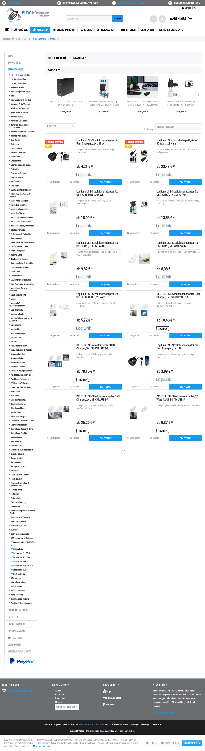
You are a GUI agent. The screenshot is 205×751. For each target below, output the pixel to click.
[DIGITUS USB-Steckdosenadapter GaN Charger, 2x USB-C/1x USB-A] (58, 412)
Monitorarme (15, 325)
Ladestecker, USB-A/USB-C (22, 565)
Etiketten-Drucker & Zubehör (21, 165)
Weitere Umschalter (17, 590)
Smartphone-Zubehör (18, 433)
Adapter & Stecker (17, 87)
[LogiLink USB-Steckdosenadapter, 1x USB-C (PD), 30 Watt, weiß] (138, 258)
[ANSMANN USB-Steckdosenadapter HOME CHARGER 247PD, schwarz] (104, 87)
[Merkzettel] (153, 19)
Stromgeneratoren (17, 466)
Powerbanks (15, 391)
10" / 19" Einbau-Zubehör (20, 75)
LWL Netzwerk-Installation (20, 279)
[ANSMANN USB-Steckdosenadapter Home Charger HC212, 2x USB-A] (181, 87)
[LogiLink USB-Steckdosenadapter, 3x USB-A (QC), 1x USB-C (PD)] (138, 207)
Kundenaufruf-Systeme (19, 259)
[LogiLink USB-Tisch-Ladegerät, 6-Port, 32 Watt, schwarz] (138, 156)
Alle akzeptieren (170, 743)
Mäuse (13, 299)
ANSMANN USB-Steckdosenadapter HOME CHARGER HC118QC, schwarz (142, 103)
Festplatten (14, 169)
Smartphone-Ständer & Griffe (21, 429)
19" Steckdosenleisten (18, 83)
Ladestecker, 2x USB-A (20, 553)
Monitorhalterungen (18, 333)
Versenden (14, 644)
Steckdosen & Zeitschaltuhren (21, 449)
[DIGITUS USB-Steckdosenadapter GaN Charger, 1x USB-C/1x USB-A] (138, 310)
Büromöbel (14, 62)
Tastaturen (14, 494)
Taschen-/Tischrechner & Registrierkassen (19, 484)
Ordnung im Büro (18, 610)
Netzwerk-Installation (18, 345)
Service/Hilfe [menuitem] (190, 7)
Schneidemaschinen (18, 399)
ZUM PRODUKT (105, 182)
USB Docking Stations (18, 525)
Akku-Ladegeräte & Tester (20, 91)
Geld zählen (15, 185)
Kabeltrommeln (16, 238)
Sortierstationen (16, 437)
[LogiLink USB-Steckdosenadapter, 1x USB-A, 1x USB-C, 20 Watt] (58, 310)
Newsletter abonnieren (165, 712)
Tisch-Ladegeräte (18, 574)
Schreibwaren (16, 624)
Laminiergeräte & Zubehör (20, 267)
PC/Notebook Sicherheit (19, 383)
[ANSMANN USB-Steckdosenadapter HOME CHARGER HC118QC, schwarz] (142, 87)
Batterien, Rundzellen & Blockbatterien (19, 126)
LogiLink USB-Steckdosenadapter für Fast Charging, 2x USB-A (97, 141)
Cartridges (14, 144)
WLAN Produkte (16, 594)
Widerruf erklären (66, 707)
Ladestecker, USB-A (19, 561)
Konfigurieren (192, 743)
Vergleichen (54, 181)
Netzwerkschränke (17, 358)
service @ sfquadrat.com (131, 2)
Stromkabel (14, 470)
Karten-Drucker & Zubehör (20, 246)
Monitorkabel (15, 337)
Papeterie (13, 617)
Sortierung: (148, 129)
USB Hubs (14, 529)
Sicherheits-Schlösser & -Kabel (22, 420)
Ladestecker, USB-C (19, 569)
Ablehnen (151, 743)
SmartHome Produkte (18, 424)
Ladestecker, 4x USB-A (20, 557)
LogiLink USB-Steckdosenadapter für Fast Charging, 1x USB (177, 346)
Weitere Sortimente (19, 651)
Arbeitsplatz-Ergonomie (19, 108)
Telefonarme (15, 506)
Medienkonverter (16, 310)
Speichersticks (15, 445)
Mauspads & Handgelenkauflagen (17, 304)
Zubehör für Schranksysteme (21, 603)
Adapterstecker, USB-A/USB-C (23, 543)
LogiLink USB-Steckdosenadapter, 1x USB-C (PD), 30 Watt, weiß (177, 244)
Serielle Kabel (15, 412)
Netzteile (13, 341)
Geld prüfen (15, 181)
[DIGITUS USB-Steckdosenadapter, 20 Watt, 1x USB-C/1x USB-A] (138, 412)
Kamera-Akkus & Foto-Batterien (22, 242)
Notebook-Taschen (17, 362)
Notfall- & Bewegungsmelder (21, 370)
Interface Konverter (17, 230)
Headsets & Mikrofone (18, 205)
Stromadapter (15, 462)
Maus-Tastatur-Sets (18, 294)
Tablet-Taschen (16, 479)
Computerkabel (16, 148)
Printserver (14, 395)
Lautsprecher (15, 271)
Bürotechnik (15, 69)
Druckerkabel (15, 156)
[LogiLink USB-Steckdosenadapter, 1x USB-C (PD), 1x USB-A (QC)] (58, 258)
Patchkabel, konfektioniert (20, 374)
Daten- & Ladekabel (18, 152)
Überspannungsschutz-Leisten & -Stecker (22, 511)
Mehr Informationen (41, 745)
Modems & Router (17, 314)
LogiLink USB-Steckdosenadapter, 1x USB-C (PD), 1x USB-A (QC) (97, 244)
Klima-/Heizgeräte (17, 250)
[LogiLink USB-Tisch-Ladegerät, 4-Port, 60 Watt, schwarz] (65, 87)
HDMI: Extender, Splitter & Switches (19, 195)
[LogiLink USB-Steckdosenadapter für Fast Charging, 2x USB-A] (58, 156)
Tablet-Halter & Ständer (19, 474)
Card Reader (15, 140)
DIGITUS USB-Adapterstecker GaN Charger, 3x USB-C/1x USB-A (95, 346)
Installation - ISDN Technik (20, 221)
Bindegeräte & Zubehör (19, 135)
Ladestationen (17, 549)
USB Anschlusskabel (18, 521)
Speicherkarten (16, 441)
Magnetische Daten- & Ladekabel (18, 289)
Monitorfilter (15, 329)
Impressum (59, 694)
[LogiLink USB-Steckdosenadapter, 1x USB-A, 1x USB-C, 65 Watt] (58, 207)
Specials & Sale (17, 631)
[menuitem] (94, 18)
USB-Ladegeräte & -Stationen (21, 538)
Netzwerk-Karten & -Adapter (21, 350)
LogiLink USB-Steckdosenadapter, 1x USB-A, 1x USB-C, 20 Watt (97, 295)
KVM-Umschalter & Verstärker (22, 263)
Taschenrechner (16, 489)
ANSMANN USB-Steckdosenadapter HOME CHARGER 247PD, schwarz (104, 103)
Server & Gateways (17, 416)
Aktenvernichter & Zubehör (20, 100)
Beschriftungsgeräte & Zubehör (22, 131)
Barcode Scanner (17, 116)
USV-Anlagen (15, 578)
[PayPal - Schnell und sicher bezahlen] (21, 661)
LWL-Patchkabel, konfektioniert (22, 284)
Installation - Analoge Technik (21, 217)
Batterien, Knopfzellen (19, 120)
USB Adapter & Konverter (20, 517)
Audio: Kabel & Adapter (19, 112)
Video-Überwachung (18, 582)
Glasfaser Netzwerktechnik (20, 190)
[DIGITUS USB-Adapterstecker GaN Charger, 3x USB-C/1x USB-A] (58, 361)
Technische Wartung (18, 502)
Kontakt (58, 690)
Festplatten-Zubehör (18, 173)
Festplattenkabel (16, 177)
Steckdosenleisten (17, 454)
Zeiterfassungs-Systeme (19, 599)
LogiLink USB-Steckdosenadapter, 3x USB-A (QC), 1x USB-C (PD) (177, 193)
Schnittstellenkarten (18, 404)
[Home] (7, 28)
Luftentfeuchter (16, 275)
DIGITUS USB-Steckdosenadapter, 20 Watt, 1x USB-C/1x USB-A (177, 397)
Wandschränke (16, 586)
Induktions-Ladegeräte (19, 209)
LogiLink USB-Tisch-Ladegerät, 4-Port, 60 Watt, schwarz (65, 103)
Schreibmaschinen (17, 408)
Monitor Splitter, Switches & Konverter (20, 319)
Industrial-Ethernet (17, 213)
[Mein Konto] (162, 19)
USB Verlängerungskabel (19, 534)
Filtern (53, 126)
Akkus (12, 95)
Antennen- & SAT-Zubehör (20, 104)
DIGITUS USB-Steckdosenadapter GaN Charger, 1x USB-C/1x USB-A (178, 295)
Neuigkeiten (14, 2)
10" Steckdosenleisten (18, 79)
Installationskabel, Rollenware (22, 225)
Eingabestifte (15, 160)
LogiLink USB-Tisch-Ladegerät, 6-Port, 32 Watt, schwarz (177, 141)
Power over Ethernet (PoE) (20, 387)
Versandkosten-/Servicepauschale (91, 724)
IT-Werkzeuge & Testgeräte (20, 234)
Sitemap (58, 701)
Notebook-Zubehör (17, 366)
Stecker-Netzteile (16, 458)
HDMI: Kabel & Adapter (19, 200)
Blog (10, 55)
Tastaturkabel (15, 498)
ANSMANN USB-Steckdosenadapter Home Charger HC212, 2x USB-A (181, 103)
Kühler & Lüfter (16, 254)
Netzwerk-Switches (17, 354)
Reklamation (60, 698)
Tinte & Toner (15, 637)
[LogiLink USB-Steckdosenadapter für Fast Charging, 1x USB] (138, 361)
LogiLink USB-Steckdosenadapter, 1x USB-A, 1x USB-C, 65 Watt (97, 193)
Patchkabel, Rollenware (19, 379)
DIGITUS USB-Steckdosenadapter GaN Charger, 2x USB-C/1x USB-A (98, 397)
